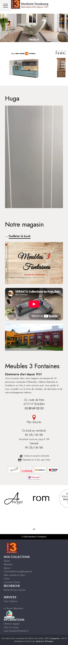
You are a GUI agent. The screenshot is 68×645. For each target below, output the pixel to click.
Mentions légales (12, 623)
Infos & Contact (11, 627)
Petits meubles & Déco (14, 575)
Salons (7, 561)
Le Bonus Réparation (13, 608)
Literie (6, 578)
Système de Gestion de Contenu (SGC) (38, 638)
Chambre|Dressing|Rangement (18, 571)
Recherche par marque (14, 590)
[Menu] (5, 5)
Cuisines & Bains (12, 582)
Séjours (7, 568)
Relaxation (8, 564)
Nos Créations (11, 601)
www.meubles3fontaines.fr (16, 631)
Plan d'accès (34, 422)
